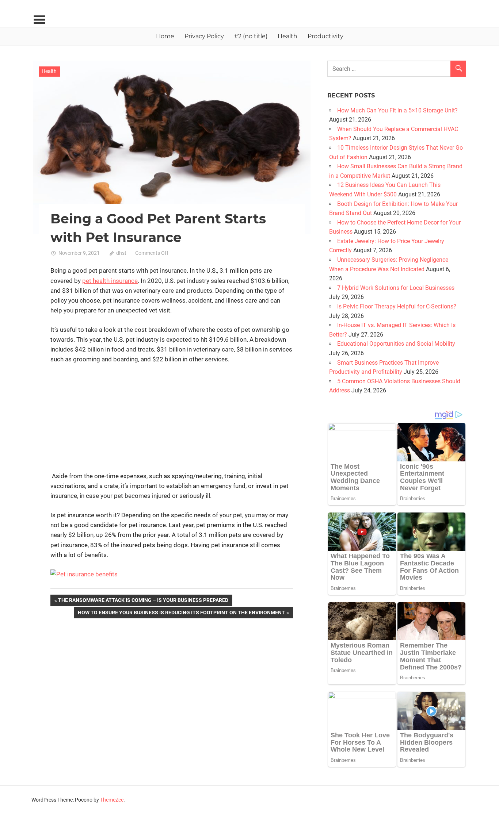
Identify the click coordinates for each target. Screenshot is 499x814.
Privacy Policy (204, 36)
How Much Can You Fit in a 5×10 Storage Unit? (397, 110)
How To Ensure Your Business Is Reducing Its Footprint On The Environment (181, 613)
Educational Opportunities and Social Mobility (396, 343)
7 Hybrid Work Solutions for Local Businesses (395, 287)
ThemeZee (111, 800)
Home (165, 36)
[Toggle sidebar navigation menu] (39, 20)
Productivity (325, 36)
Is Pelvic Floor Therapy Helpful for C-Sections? (396, 306)
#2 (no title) (250, 36)
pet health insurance (110, 280)
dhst (121, 253)
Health (287, 36)
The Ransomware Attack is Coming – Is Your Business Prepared (143, 601)
